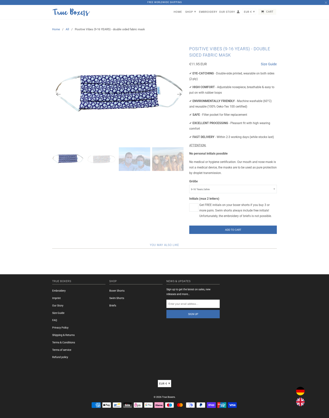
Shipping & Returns (63, 335)
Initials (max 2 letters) (204, 198)
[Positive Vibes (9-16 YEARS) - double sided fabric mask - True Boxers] (118, 94)
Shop (190, 12)
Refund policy (60, 357)
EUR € (164, 383)
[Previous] (58, 94)
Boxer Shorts (117, 290)
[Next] (179, 94)
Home (56, 29)
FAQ (54, 320)
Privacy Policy (60, 327)
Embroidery (59, 290)
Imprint (56, 298)
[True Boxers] (71, 12)
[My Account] (238, 12)
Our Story (57, 305)
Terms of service (61, 349)
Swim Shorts (116, 298)
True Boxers (168, 397)
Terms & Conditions (63, 342)
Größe (193, 181)
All (67, 29)
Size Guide (269, 64)
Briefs (112, 305)
